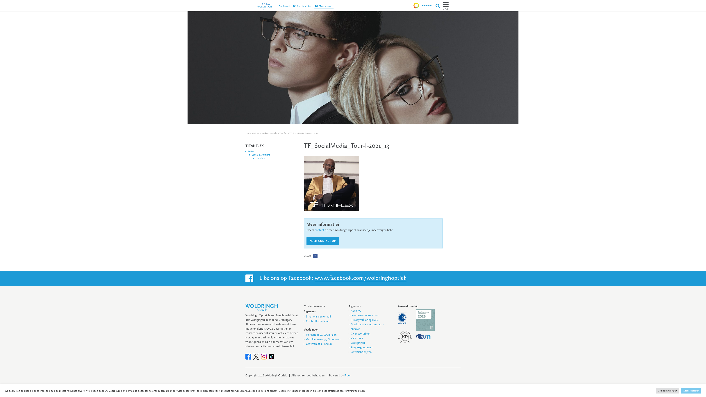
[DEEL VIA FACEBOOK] (315, 256)
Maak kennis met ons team (367, 324)
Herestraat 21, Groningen (321, 334)
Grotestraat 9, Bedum (319, 344)
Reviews (356, 310)
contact (319, 230)
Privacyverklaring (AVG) (365, 320)
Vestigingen (358, 342)
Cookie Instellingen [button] (667, 390)
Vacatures (357, 338)
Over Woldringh (360, 333)
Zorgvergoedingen (362, 347)
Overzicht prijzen (361, 352)
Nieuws (355, 329)
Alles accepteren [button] (691, 390)
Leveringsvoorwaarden (364, 315)
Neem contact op (323, 241)
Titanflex (283, 133)
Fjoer (347, 375)
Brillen (256, 133)
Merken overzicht (269, 133)
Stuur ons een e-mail (318, 316)
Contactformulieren (318, 321)
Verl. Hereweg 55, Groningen (323, 339)
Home (248, 133)
